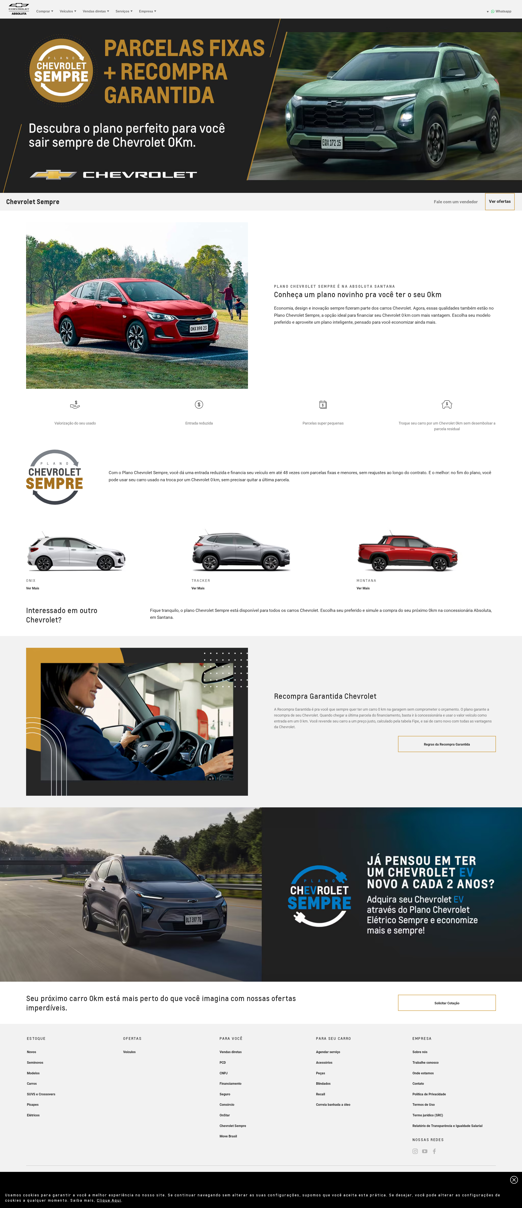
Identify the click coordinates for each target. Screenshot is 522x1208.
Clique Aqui (109, 1200)
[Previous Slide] (20, 555)
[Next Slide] (501, 555)
